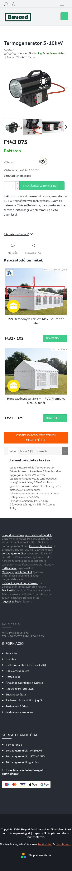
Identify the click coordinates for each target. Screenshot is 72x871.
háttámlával (9, 568)
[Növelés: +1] (17, 183)
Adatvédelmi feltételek (20, 689)
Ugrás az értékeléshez (51, 53)
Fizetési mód (13, 677)
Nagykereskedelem (17, 671)
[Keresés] (6, 4)
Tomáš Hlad (45, 844)
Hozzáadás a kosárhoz (40, 186)
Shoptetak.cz (63, 844)
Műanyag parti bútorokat (17, 572)
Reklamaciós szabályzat (20, 712)
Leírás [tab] (12, 451)
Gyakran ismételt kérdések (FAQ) (26, 665)
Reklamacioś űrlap (17, 706)
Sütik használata (16, 694)
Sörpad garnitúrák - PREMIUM (24, 750)
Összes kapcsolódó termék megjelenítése (36, 438)
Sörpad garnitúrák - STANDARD (25, 756)
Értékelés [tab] (41, 451)
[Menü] (62, 4)
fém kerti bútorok (12, 590)
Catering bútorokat (40, 546)
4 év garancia (14, 745)
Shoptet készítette (39, 855)
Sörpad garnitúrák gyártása (22, 762)
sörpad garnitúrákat (14, 553)
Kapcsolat (12, 653)
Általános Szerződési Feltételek (25, 683)
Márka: (21, 57)
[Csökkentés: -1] (17, 188)
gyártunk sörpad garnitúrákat (20, 583)
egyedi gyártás (11, 601)
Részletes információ (16, 234)
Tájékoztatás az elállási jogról (24, 700)
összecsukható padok (38, 535)
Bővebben (52, 338)
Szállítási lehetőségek (17, 176)
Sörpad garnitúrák (13, 535)
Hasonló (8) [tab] (26, 451)
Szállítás (11, 659)
